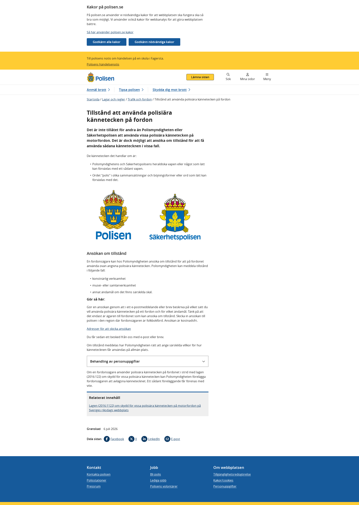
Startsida (93, 99)
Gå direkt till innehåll (17, 72)
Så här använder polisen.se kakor (110, 32)
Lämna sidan (200, 77)
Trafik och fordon (140, 99)
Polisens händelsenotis (103, 64)
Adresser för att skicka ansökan (109, 329)
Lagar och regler (113, 99)
